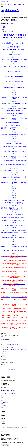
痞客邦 (8, 344)
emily (2, 336)
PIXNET (6, 427)
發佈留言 (3, 364)
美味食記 (11, 348)
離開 (8, 445)
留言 (11, 344)
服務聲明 (14, 429)
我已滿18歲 (3, 445)
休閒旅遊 (12, 23)
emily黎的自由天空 (10, 10)
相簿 (4, 26)
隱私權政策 (24, 427)
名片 (4, 29)
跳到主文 (3, 14)
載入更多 (3, 356)
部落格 (5, 27)
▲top (2, 353)
